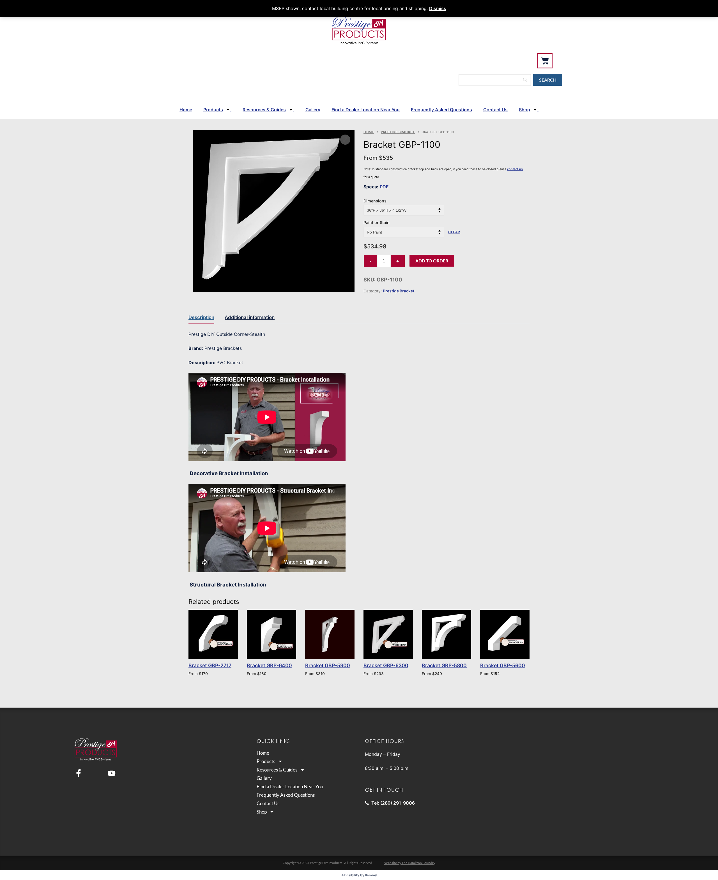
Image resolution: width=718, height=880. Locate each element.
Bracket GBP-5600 (502, 665)
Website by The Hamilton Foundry (409, 863)
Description (201, 317)
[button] (345, 140)
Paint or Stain (376, 222)
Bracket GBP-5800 (444, 665)
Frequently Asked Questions (441, 109)
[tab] (201, 317)
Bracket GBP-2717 (209, 665)
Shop (524, 109)
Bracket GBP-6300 (385, 665)
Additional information (250, 317)
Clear (454, 232)
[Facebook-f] (78, 773)
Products (213, 109)
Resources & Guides (264, 109)
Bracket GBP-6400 (269, 665)
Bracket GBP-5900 (327, 665)
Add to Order (431, 260)
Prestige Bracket (398, 132)
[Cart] (545, 60)
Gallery (312, 109)
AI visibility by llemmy (359, 875)
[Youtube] (112, 773)
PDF (384, 187)
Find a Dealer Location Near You (366, 109)
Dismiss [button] (437, 8)
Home (186, 109)
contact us (515, 169)
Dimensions (374, 200)
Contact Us (495, 109)
